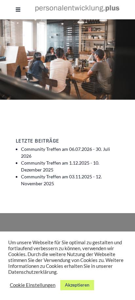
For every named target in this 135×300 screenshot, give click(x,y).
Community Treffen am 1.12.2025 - (60, 166)
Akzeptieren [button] (77, 285)
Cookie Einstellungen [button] (32, 285)
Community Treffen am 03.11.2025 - (61, 180)
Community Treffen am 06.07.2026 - (65, 152)
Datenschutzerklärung (32, 272)
